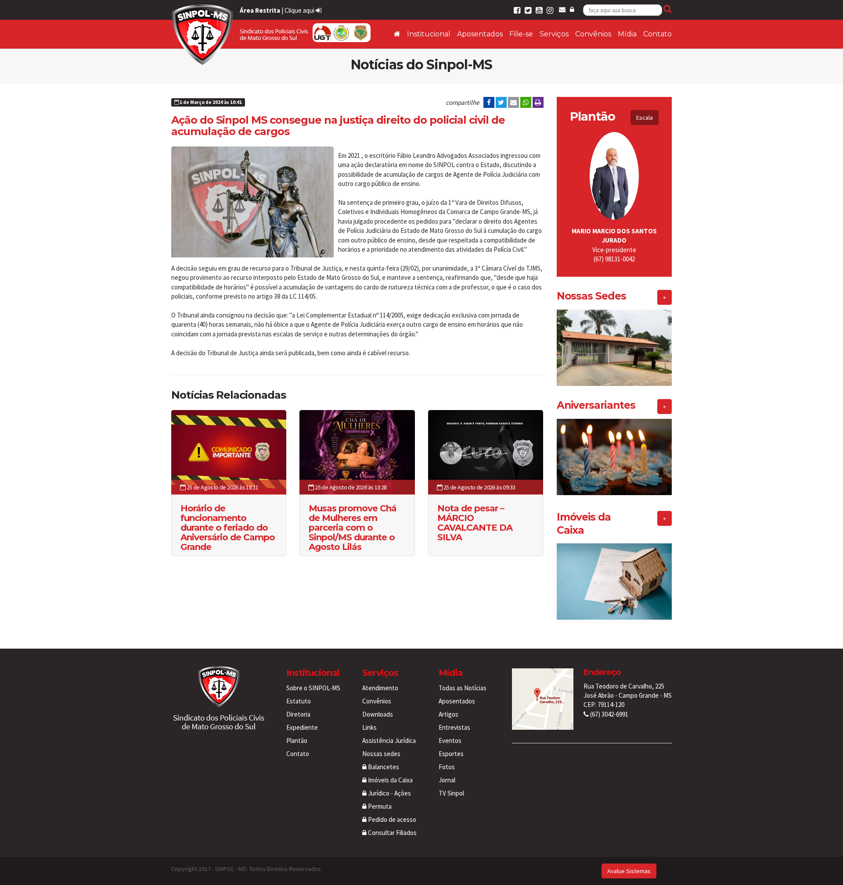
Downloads (377, 714)
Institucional (428, 34)
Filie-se (521, 34)
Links (369, 727)
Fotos (447, 767)
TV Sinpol (451, 793)
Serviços (554, 34)
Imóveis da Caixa (390, 780)
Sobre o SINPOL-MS (313, 688)
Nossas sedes (381, 753)
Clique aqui (300, 10)
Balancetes (383, 767)
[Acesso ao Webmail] (562, 9)
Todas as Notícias (462, 688)
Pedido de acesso (391, 819)
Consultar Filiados (392, 832)
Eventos (450, 740)
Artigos (448, 714)
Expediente (302, 727)
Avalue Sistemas (629, 871)
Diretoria (298, 714)
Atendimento (380, 688)
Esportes (451, 753)
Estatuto (298, 701)
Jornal (447, 780)
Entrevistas (454, 727)
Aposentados (480, 34)
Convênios (593, 34)
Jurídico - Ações (389, 793)
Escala (644, 117)
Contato (657, 34)
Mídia (627, 34)
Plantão (296, 740)
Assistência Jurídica (389, 740)
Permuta (379, 806)
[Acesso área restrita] (572, 9)
